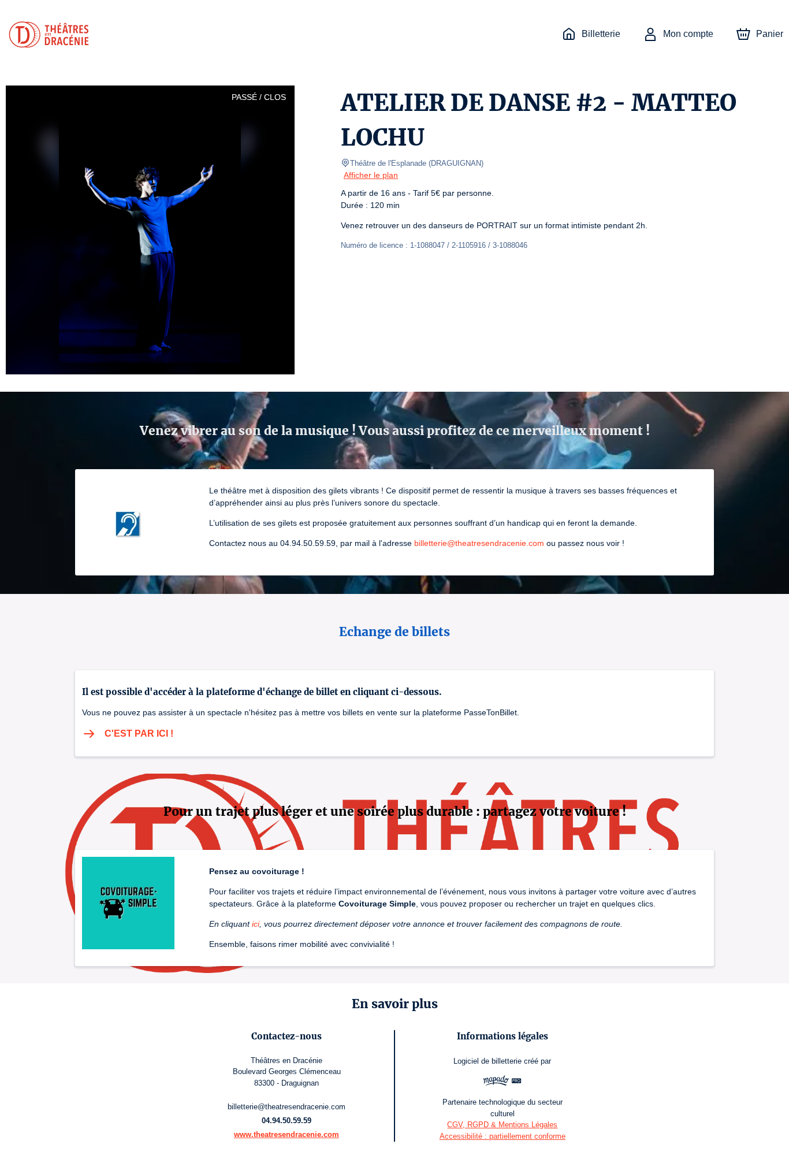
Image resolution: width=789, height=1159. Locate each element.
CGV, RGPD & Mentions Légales (502, 1124)
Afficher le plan (371, 175)
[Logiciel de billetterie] (502, 1082)
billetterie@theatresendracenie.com (479, 543)
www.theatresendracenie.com (286, 1134)
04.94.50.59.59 (286, 1120)
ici (255, 923)
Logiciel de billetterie (487, 1061)
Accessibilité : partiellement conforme (502, 1136)
